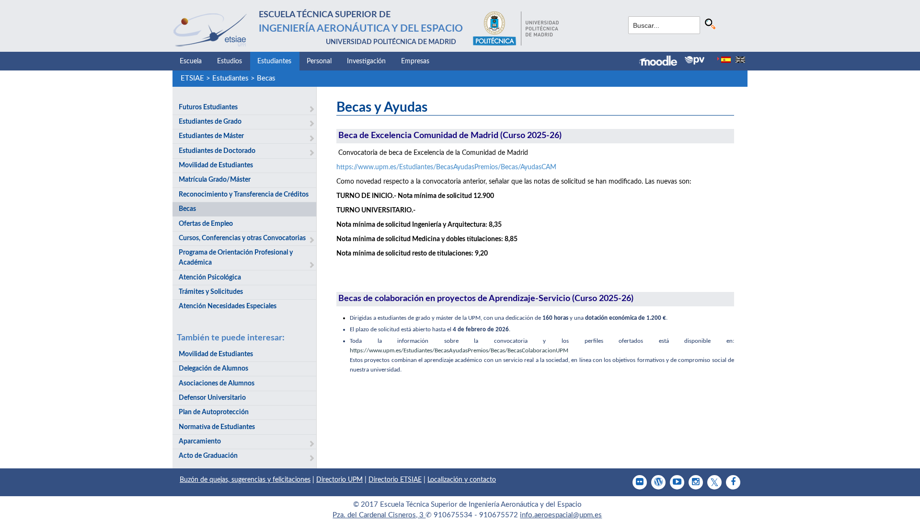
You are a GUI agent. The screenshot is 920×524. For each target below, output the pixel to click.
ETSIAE (192, 78)
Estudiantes (274, 61)
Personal (319, 61)
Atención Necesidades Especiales (227, 306)
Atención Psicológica (210, 277)
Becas (266, 78)
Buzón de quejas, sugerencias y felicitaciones (245, 480)
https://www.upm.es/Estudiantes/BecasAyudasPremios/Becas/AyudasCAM (446, 167)
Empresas (415, 61)
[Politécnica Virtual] (694, 60)
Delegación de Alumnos (213, 368)
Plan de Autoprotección (214, 412)
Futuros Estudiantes (208, 107)
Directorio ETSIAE (395, 480)
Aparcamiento (200, 441)
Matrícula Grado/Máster (215, 179)
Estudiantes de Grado (210, 121)
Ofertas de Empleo (206, 224)
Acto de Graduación (208, 456)
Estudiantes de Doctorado (217, 151)
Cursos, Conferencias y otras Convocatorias (242, 238)
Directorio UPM (339, 480)
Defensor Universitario (212, 398)
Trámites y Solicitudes (211, 292)
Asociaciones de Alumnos (216, 383)
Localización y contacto (461, 480)
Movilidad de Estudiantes (216, 165)
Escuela (191, 61)
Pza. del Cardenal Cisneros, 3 (379, 515)
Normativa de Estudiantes (217, 427)
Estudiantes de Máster (211, 136)
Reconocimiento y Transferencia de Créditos (244, 194)
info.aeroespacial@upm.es (561, 515)
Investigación (366, 61)
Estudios (229, 61)
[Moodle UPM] (662, 61)
